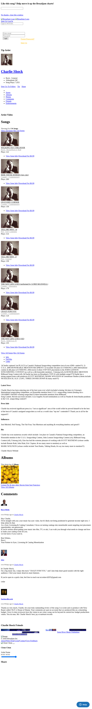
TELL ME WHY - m (9, 229)
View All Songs (7, 131)
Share (24, 86)
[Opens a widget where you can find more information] (83, 705)
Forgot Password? (27, 39)
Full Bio (9, 359)
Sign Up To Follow (8, 86)
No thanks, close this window (12, 15)
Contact (23, 641)
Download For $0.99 (26, 156)
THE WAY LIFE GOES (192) (12, 339)
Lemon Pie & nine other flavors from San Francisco (20, 485)
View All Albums (7, 487)
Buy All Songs (19, 131)
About (3, 641)
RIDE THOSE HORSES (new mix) (15, 175)
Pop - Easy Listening (9, 232)
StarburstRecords (7, 599)
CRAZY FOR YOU (9, 311)
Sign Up (24, 43)
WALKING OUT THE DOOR (13, 148)
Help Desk (10, 641)
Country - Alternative (9, 286)
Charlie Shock (18, 515)
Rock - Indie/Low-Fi (9, 341)
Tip (18, 86)
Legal (17, 641)
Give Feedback (31, 641)
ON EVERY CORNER (10, 202)
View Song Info (12, 156)
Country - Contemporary (10, 177)
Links (8, 361)
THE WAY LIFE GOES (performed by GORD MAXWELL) (24, 284)
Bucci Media (5, 510)
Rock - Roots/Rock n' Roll (11, 150)
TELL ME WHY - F (9, 257)
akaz (2, 560)
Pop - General (6, 259)
